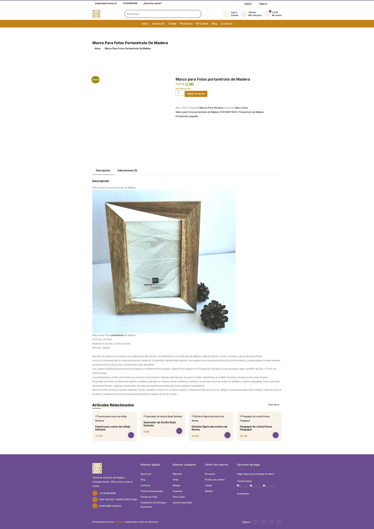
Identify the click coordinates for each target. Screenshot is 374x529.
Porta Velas (179, 497)
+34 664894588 (130, 3)
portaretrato (117, 335)
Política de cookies (215, 479)
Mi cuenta (202, 23)
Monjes (176, 485)
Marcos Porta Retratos (211, 107)
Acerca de (158, 23)
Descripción (103, 170)
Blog (214, 23)
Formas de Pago (149, 497)
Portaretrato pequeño (187, 116)
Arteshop (120, 522)
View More (274, 404)
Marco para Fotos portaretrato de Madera (197, 112)
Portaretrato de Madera (251, 112)
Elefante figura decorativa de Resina (209, 428)
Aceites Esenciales (182, 502)
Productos (186, 23)
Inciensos (177, 491)
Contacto (226, 23)
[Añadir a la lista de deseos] (177, 103)
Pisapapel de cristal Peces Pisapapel (256, 428)
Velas (175, 479)
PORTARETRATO (229, 112)
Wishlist (209, 491)
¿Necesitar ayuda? (152, 3)
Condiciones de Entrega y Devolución (154, 504)
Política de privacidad (152, 491)
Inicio (145, 23)
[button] (248, 4)
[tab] (103, 170)
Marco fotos (241, 107)
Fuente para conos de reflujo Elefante (112, 428)
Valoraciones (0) (127, 170)
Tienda (172, 23)
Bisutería (177, 474)
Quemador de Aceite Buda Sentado (159, 424)
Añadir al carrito (196, 93)
